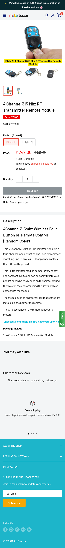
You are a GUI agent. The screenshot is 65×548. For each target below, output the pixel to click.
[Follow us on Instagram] (11, 529)
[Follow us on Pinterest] (17, 529)
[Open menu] (4, 15)
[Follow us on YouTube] (23, 529)
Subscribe (14, 503)
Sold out (32, 190)
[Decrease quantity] (19, 179)
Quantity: (8, 179)
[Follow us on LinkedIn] (29, 529)
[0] (59, 15)
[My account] (52, 15)
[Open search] (46, 15)
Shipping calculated (42, 163)
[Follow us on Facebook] (5, 529)
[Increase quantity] (35, 179)
